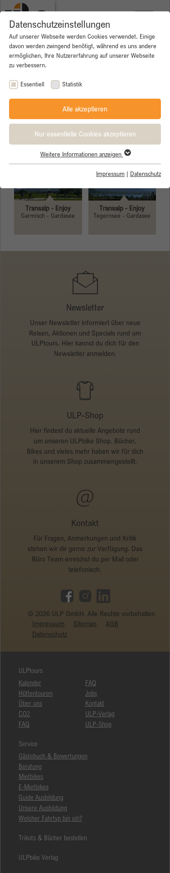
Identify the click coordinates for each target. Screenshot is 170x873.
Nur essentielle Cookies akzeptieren (85, 133)
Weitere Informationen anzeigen (81, 154)
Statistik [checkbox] (72, 84)
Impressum (110, 174)
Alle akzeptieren (85, 108)
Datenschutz (145, 174)
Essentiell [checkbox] (32, 84)
